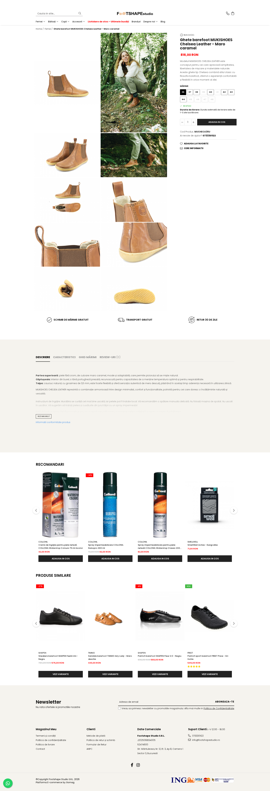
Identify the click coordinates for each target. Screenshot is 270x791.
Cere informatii (193, 148)
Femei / (49, 29)
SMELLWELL (193, 541)
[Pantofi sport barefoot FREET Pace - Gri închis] (209, 616)
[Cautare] (80, 13)
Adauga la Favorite (196, 143)
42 (224, 91)
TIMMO (91, 652)
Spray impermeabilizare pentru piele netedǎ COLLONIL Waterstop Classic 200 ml (159, 546)
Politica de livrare (45, 744)
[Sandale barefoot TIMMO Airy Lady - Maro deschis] (110, 616)
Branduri (136, 21)
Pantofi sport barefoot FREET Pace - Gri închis (208, 657)
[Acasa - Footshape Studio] (135, 13)
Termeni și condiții (46, 735)
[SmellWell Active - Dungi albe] (209, 505)
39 (203, 91)
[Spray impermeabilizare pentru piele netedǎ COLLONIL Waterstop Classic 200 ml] (160, 505)
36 (183, 91)
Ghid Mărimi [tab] (88, 357)
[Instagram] (138, 765)
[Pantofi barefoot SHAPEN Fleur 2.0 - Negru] (160, 616)
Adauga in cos (216, 121)
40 (210, 91)
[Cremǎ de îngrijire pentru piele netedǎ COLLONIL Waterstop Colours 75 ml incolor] (60, 505)
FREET (190, 652)
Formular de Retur (96, 744)
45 (190, 99)
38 (196, 91)
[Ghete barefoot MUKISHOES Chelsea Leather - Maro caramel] (67, 83)
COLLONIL (43, 541)
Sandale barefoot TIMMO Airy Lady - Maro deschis (110, 657)
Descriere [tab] (43, 357)
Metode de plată (96, 735)
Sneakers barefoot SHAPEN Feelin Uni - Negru (58, 657)
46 (197, 99)
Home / (40, 29)
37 (190, 91)
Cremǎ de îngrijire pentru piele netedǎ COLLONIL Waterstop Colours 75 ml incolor (60, 546)
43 (231, 91)
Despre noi (149, 21)
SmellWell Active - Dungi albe (203, 544)
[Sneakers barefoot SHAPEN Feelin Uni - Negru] (60, 616)
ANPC (89, 748)
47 (204, 99)
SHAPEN (42, 652)
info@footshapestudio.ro (206, 740)
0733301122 (198, 735)
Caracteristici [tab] (64, 357)
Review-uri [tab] (110, 357)
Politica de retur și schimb (101, 740)
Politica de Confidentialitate (219, 708)
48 (211, 99)
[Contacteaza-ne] (227, 13)
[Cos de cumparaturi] (232, 13)
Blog (163, 21)
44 (183, 99)
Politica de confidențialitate (51, 740)
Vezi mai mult (44, 416)
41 (217, 91)
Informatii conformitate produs (53, 422)
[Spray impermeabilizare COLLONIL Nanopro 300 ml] (110, 505)
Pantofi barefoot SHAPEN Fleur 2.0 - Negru (159, 655)
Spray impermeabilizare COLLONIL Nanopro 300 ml (105, 546)
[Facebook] (132, 765)
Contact (40, 748)
